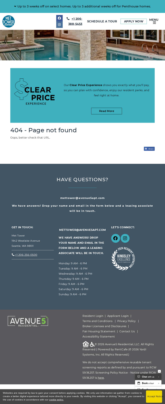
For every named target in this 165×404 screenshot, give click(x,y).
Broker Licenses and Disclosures (104, 326)
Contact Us (127, 331)
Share (150, 148)
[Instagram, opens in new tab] (59, 24)
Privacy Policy (126, 321)
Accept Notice (154, 396)
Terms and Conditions (97, 321)
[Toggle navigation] (154, 21)
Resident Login (92, 315)
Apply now (135, 21)
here (101, 377)
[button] (82, 6)
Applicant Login (118, 315)
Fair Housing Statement (98, 331)
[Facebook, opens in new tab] (59, 18)
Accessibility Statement (98, 336)
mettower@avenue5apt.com (82, 198)
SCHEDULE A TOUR (102, 21)
